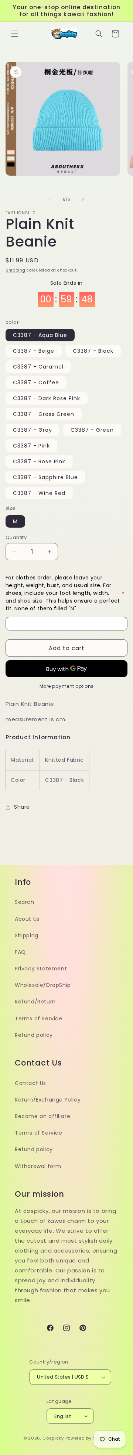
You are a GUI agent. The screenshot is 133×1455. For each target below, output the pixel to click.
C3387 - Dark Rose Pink (46, 398)
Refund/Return (35, 1001)
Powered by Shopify (87, 1438)
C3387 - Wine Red (39, 493)
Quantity (16, 537)
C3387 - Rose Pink (39, 461)
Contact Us (30, 1083)
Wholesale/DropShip (43, 985)
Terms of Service (38, 1018)
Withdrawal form (38, 1166)
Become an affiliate (42, 1116)
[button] (15, 34)
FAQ (20, 952)
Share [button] (22, 807)
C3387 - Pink (31, 445)
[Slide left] (50, 199)
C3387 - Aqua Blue (40, 335)
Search (24, 902)
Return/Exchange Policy (48, 1099)
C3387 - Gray (32, 430)
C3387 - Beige (33, 351)
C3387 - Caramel (38, 366)
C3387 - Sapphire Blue (45, 477)
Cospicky (53, 1438)
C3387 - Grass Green (43, 414)
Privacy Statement (41, 968)
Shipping (15, 270)
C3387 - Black (93, 351)
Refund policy (34, 1035)
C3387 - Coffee (36, 382)
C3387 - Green (92, 430)
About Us (27, 919)
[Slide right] (83, 199)
